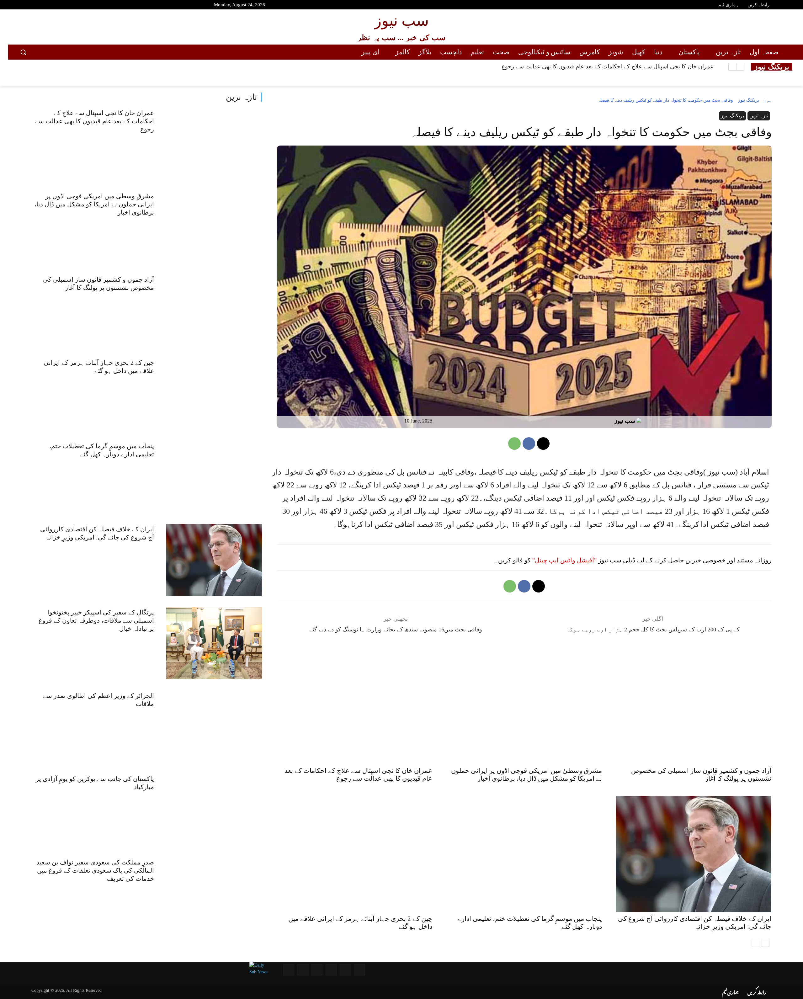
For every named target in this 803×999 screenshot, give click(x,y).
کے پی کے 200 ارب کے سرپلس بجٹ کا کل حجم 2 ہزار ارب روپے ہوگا (653, 629)
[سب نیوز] (640, 421)
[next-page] (765, 943)
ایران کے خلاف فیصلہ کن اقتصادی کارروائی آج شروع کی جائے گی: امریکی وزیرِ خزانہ (694, 922)
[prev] (740, 67)
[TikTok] (65, 5)
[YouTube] (20, 5)
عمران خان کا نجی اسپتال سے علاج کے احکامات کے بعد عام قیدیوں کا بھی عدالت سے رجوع (608, 66)
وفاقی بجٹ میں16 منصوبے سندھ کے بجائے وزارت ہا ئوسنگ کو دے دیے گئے (395, 629)
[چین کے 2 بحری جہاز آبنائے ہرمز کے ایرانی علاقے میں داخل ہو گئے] (214, 393)
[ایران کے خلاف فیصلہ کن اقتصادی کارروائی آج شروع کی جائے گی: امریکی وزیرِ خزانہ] (214, 560)
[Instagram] (53, 5)
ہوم (768, 100)
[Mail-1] (302, 969)
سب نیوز (624, 421)
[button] (23, 52)
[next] (732, 67)
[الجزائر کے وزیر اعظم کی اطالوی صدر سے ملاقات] (214, 726)
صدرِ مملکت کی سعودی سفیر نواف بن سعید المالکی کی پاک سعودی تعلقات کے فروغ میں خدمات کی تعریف (95, 870)
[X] (543, 443)
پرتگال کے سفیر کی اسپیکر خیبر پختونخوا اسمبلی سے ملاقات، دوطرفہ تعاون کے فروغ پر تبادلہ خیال (96, 620)
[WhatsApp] (514, 443)
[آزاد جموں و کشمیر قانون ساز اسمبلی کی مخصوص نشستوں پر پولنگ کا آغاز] (214, 310)
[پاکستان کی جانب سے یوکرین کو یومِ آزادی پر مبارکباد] (214, 810)
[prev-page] (755, 943)
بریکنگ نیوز (748, 100)
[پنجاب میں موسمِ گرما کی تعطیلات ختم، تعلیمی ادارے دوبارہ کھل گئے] (214, 477)
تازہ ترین (241, 97)
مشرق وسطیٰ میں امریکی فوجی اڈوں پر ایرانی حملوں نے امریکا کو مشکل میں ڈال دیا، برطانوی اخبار (94, 204)
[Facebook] (31, 5)
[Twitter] (42, 5)
